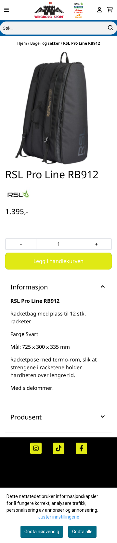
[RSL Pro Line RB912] (58, 108)
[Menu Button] (6, 10)
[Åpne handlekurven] (109, 10)
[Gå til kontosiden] (99, 10)
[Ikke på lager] (58, 261)
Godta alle (82, 531)
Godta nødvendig (41, 531)
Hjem (22, 43)
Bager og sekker (45, 43)
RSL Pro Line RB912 (81, 43)
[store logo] (58, 10)
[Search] (110, 28)
